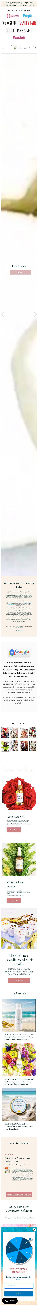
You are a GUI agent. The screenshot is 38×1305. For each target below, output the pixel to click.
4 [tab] (16, 1192)
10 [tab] (35, 1192)
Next (35, 314)
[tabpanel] (19, 1167)
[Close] (34, 1229)
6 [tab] (22, 1192)
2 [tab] (9, 1192)
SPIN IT (18, 1294)
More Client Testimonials (19, 1194)
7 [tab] (25, 1192)
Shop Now (31, 5)
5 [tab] (19, 1192)
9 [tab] (32, 1192)
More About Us (19, 630)
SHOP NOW (19, 980)
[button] (3, 47)
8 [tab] (28, 1192)
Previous (2, 314)
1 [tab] (6, 1192)
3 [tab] (13, 1192)
